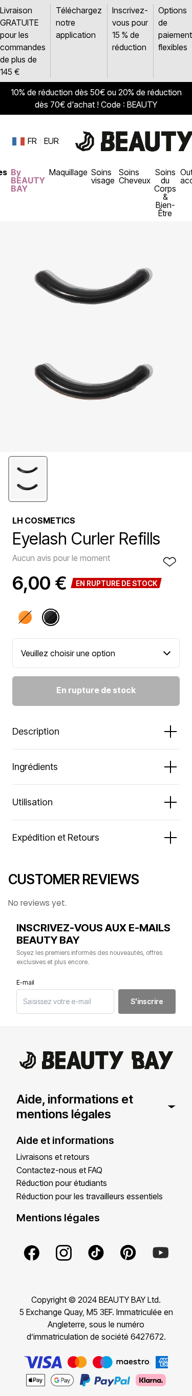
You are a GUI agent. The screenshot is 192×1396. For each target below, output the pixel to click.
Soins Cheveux (135, 176)
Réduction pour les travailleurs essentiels (89, 1196)
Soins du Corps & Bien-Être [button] (165, 192)
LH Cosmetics (43, 520)
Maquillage (68, 172)
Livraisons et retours (53, 1157)
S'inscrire (147, 1001)
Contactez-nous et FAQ (59, 1170)
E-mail (25, 982)
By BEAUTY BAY (28, 180)
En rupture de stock (96, 690)
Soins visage (103, 176)
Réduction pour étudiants (61, 1183)
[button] (28, 479)
